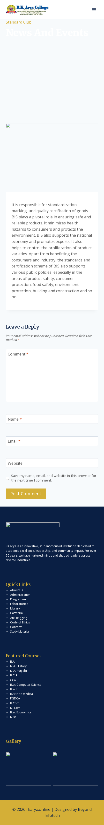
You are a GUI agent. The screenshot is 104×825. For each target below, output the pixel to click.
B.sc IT (14, 689)
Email (14, 441)
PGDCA (15, 698)
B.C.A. (14, 675)
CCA (13, 680)
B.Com (14, 703)
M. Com (15, 708)
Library (15, 608)
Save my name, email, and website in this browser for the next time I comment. (53, 478)
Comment (18, 354)
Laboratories (19, 604)
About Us (16, 590)
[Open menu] (93, 9)
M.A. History (18, 666)
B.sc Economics (20, 712)
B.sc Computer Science (25, 685)
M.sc (13, 717)
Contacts (16, 627)
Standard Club (18, 22)
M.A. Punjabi (18, 671)
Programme (18, 599)
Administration (20, 595)
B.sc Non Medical (22, 694)
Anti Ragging (18, 618)
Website (15, 463)
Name (15, 419)
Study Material (20, 631)
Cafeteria (16, 613)
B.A (12, 662)
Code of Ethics (20, 622)
